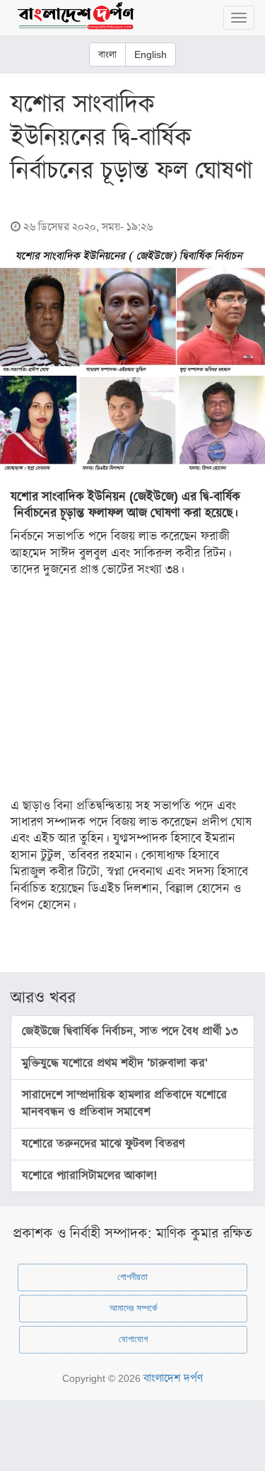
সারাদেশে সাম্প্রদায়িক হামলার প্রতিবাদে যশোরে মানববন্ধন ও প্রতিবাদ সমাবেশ (124, 1103)
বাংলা (107, 54)
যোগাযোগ (133, 1339)
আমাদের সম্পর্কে (133, 1308)
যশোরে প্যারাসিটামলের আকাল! (90, 1175)
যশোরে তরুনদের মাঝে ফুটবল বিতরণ (103, 1143)
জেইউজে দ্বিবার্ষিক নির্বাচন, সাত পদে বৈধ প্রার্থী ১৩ (130, 1031)
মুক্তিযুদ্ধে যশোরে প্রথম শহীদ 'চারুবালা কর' (115, 1063)
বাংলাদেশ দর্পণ (173, 1378)
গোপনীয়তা (132, 1276)
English (150, 54)
